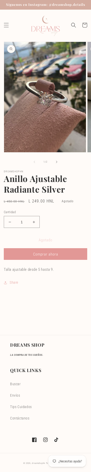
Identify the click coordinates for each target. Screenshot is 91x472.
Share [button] (14, 282)
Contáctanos (20, 418)
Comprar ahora (45, 254)
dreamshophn (38, 463)
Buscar (15, 384)
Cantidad (10, 212)
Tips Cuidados (21, 407)
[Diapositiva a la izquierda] (34, 161)
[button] (6, 25)
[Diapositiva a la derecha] (56, 161)
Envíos (15, 395)
